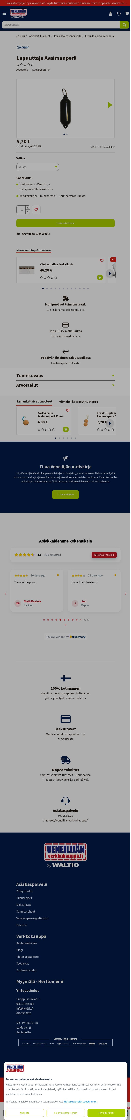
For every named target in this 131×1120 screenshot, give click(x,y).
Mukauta (24, 1113)
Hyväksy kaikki (106, 1113)
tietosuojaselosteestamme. (80, 1102)
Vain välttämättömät (65, 1113)
